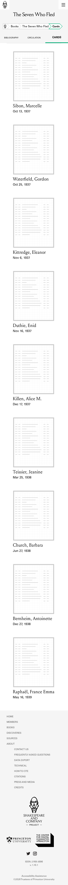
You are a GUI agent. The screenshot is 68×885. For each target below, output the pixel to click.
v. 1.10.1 (34, 865)
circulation (34, 38)
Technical (20, 766)
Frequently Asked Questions (32, 755)
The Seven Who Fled (35, 26)
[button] (63, 4)
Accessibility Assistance (34, 876)
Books (15, 26)
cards (56, 37)
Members (12, 722)
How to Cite (21, 771)
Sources (12, 738)
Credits (19, 788)
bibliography (11, 38)
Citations (20, 777)
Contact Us (21, 749)
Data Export (22, 760)
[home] (4, 4)
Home (5, 26)
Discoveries (14, 733)
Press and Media (24, 782)
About (11, 744)
